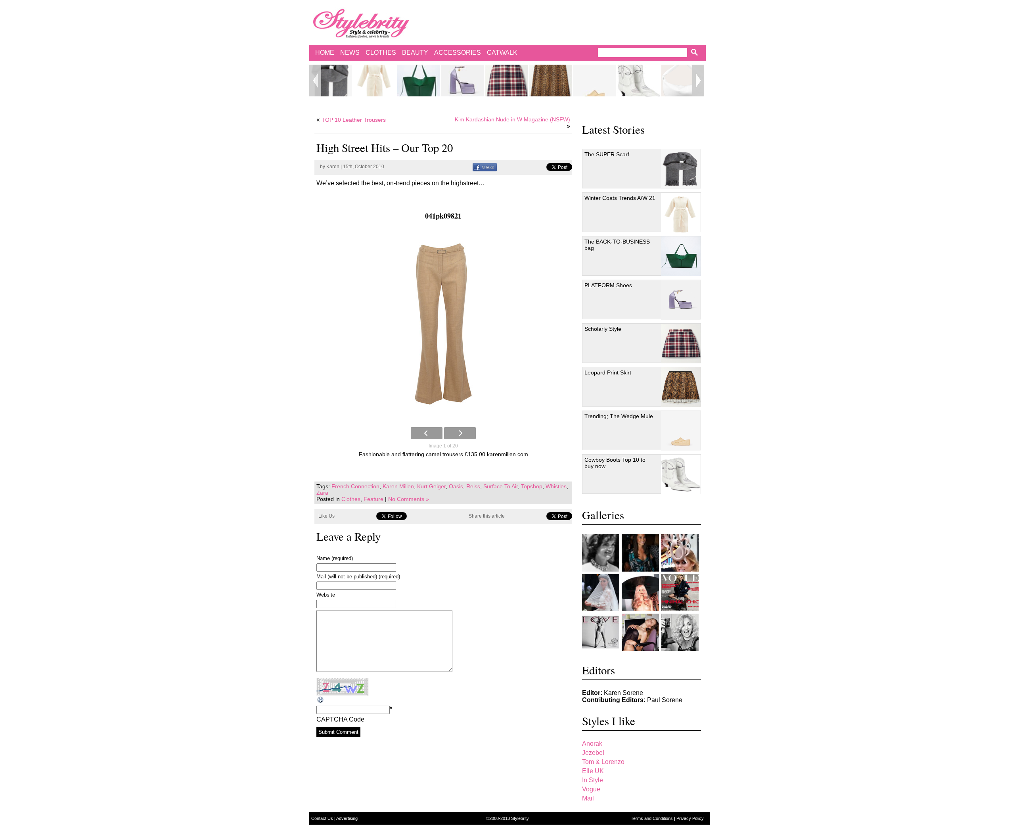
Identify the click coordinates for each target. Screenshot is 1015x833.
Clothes (381, 52)
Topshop (531, 486)
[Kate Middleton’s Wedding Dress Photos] (600, 592)
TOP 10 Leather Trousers (354, 120)
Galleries (603, 514)
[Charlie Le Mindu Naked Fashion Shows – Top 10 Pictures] (640, 592)
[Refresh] (320, 700)
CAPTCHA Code (340, 719)
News (350, 52)
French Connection (355, 486)
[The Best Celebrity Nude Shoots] (600, 632)
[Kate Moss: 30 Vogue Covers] (680, 592)
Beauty (415, 52)
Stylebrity (520, 818)
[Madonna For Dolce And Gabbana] (680, 632)
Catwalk (502, 52)
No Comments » (408, 499)
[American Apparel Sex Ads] (640, 632)
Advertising (347, 818)
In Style (592, 780)
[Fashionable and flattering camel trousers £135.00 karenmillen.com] (443, 324)
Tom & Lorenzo (603, 761)
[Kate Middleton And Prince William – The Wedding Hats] (680, 553)
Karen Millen (398, 486)
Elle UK (593, 771)
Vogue (591, 789)
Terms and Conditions (652, 818)
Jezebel (593, 752)
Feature (373, 499)
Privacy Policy (690, 818)
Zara (322, 492)
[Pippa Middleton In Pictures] (640, 553)
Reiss (473, 486)
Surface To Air (500, 486)
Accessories (457, 52)
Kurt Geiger (431, 486)
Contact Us (322, 818)
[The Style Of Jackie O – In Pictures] (600, 553)
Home (324, 52)
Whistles (556, 486)
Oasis (456, 486)
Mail (588, 798)
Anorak (592, 743)
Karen (332, 166)
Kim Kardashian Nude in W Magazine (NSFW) (512, 119)
